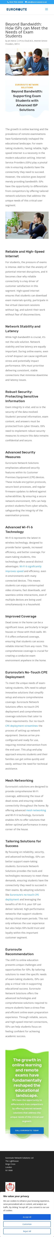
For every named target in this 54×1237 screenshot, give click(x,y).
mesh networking (36, 810)
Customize (27, 1224)
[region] (27, 1214)
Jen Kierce (12, 40)
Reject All (27, 1231)
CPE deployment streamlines (21, 725)
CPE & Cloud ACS (25, 40)
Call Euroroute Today (27, 1130)
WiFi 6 (17, 44)
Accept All (27, 1217)
